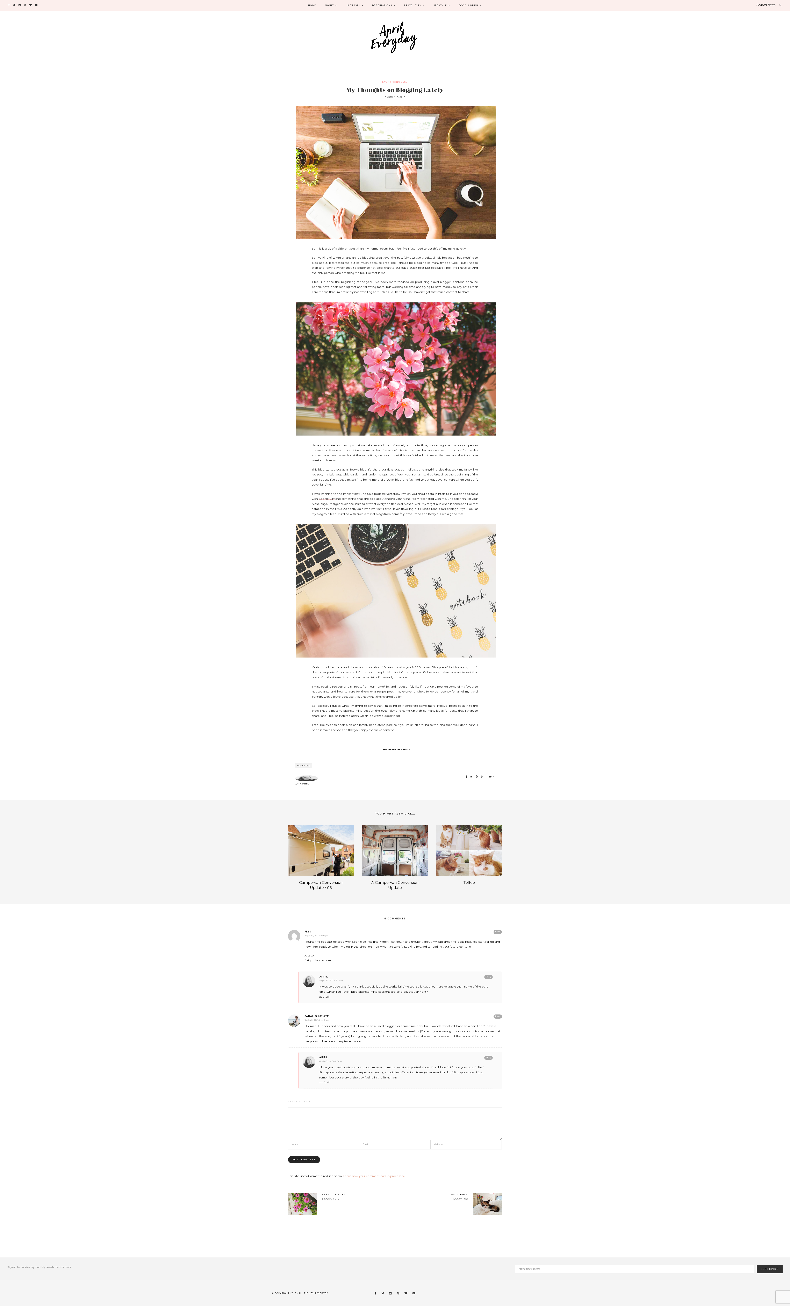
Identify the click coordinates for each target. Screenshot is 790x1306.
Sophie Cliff (327, 498)
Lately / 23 (330, 1199)
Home (312, 5)
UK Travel (353, 5)
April (304, 783)
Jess (307, 931)
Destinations (382, 5)
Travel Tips (412, 5)
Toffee (469, 882)
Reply (497, 932)
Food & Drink (469, 5)
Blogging (303, 766)
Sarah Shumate (316, 1016)
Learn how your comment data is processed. (374, 1176)
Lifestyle (440, 5)
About (329, 5)
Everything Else (395, 82)
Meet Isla (460, 1199)
